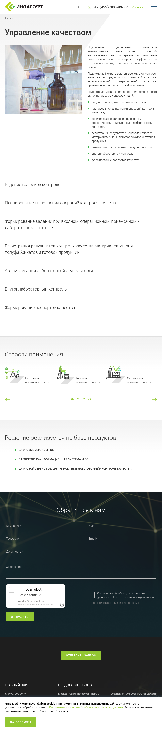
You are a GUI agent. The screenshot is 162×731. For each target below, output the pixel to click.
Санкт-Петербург (79, 693)
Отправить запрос (81, 655)
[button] (7, 399)
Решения (10, 18)
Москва (62, 693)
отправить (19, 616)
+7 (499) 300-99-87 (111, 7)
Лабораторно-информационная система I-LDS (53, 459)
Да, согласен (20, 722)
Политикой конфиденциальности (133, 597)
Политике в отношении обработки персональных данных (86, 707)
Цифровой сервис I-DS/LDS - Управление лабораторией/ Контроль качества (75, 468)
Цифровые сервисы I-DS (36, 449)
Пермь (95, 693)
